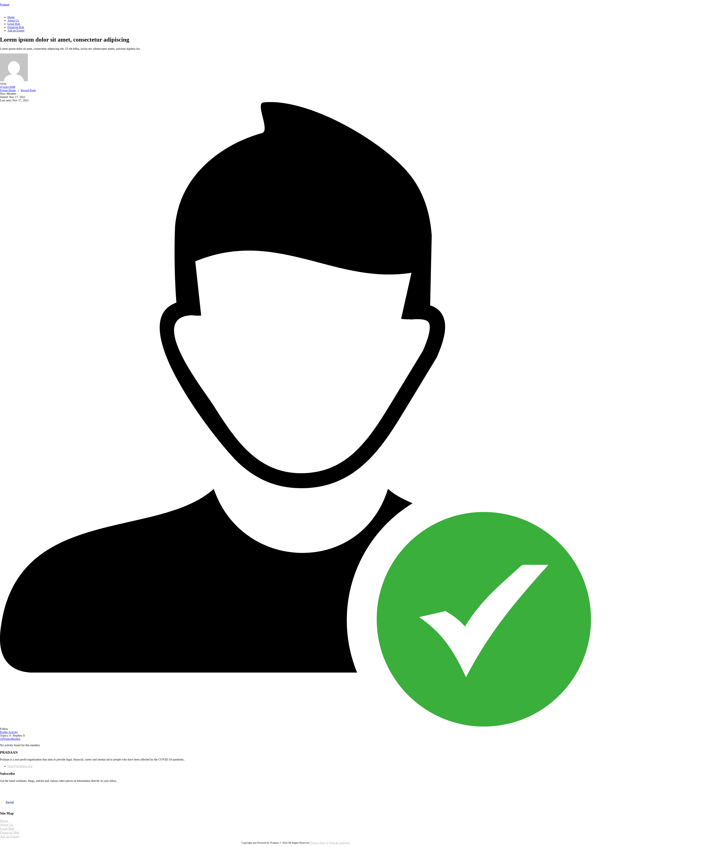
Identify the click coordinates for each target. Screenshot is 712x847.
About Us (13, 20)
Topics (7, 738)
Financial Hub (15, 27)
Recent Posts (28, 90)
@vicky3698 (7, 87)
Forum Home (8, 90)
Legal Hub (13, 23)
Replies (15, 738)
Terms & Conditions (339, 842)
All (2, 738)
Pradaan (4, 4)
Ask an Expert (15, 30)
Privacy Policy (318, 842)
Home (11, 17)
